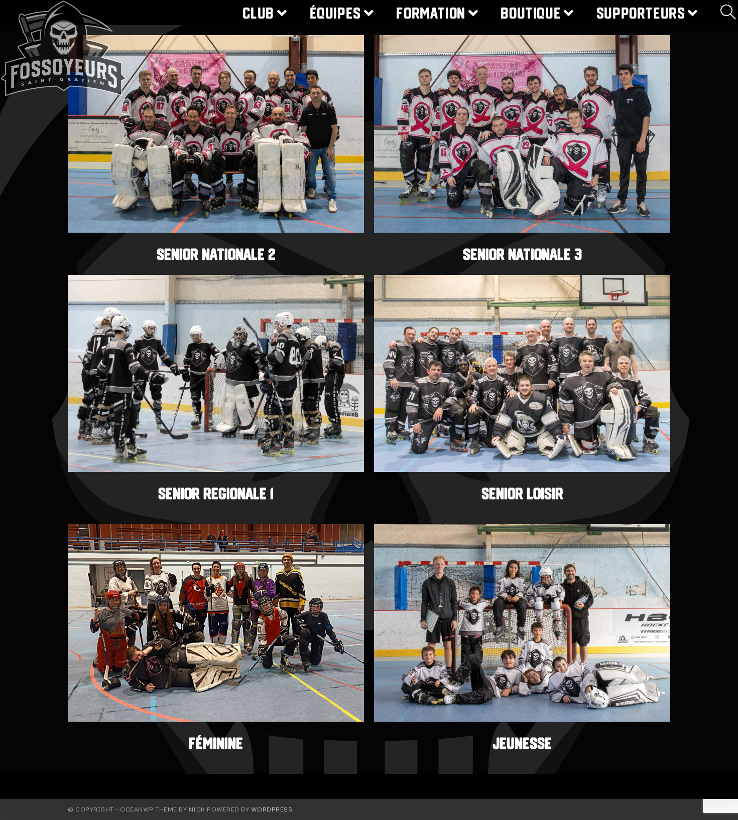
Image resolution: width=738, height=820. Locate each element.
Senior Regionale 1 (216, 493)
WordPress (272, 809)
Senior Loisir (522, 493)
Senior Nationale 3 (522, 254)
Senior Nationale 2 (216, 254)
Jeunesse (522, 743)
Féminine (216, 743)
